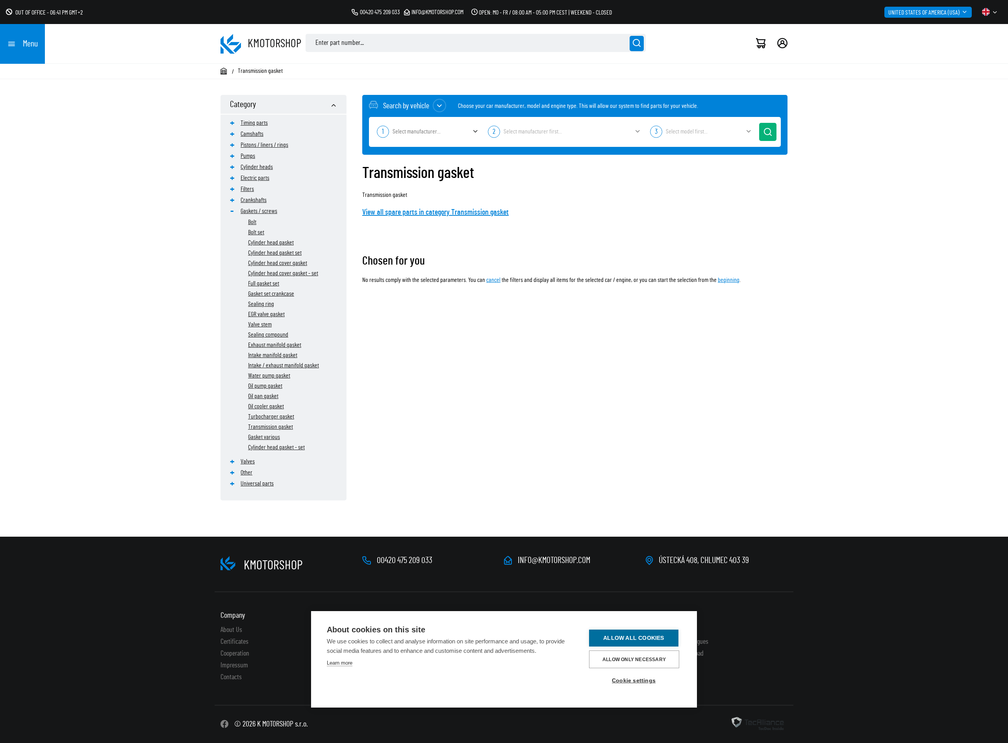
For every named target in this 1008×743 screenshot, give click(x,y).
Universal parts (257, 483)
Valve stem (260, 324)
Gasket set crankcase (271, 294)
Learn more (339, 663)
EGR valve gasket (266, 314)
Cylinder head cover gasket (277, 263)
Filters (247, 189)
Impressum (234, 665)
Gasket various (264, 437)
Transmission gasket (270, 427)
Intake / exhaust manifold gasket (283, 365)
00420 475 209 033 (380, 12)
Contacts (231, 677)
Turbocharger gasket (271, 416)
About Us (231, 630)
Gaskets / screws (259, 211)
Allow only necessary (634, 659)
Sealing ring (261, 304)
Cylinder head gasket (271, 242)
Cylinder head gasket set (275, 253)
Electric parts (255, 178)
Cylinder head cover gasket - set (283, 273)
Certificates (234, 641)
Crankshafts (254, 200)
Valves (248, 461)
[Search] (637, 43)
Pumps (248, 156)
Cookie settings (634, 681)
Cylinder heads (257, 167)
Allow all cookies (633, 638)
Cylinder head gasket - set (276, 447)
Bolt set (256, 232)
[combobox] (426, 132)
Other (246, 472)
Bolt (252, 222)
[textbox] (426, 131)
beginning (728, 280)
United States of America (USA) (924, 12)
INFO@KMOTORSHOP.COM (554, 560)
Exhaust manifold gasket (274, 345)
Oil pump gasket (265, 386)
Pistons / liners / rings (264, 145)
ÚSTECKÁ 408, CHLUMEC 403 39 (704, 560)
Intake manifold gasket (272, 355)
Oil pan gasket (263, 396)
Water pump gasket (269, 375)
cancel (493, 280)
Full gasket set (263, 283)
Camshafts (252, 134)
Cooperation (234, 653)
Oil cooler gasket (266, 406)
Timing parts (254, 123)
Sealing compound (268, 335)
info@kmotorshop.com (437, 12)
